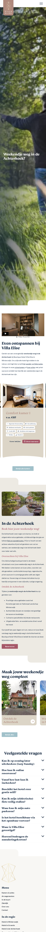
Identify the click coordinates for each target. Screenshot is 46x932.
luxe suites (31, 367)
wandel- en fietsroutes (34, 364)
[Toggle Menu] (41, 4)
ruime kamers (20, 367)
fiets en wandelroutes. (15, 541)
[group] (19, 703)
